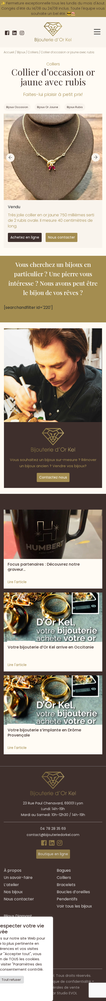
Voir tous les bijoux (74, 906)
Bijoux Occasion (17, 107)
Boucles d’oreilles (73, 892)
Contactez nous (53, 477)
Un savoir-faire (18, 877)
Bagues (64, 870)
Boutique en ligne (53, 854)
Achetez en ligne (24, 237)
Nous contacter (61, 237)
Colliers (33, 52)
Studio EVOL (67, 993)
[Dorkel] (53, 32)
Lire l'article (17, 581)
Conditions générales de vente (53, 987)
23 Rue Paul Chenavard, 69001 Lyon (53, 803)
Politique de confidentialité (68, 981)
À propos (12, 870)
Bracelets (66, 885)
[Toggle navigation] (97, 32)
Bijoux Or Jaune (47, 107)
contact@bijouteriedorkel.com (53, 834)
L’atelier (11, 885)
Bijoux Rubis (75, 107)
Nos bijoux (13, 892)
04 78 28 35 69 (53, 828)
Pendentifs (67, 899)
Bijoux (21, 52)
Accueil (9, 52)
